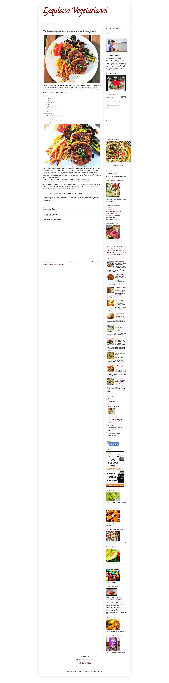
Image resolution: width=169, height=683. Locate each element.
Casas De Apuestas (84, 662)
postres (108, 252)
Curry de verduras (119, 313)
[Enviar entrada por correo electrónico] (58, 208)
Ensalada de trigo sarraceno (119, 366)
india (124, 248)
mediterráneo (115, 250)
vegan (53, 209)
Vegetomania (111, 404)
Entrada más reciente (48, 262)
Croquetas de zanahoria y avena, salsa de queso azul (120, 340)
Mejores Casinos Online (113, 215)
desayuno (116, 248)
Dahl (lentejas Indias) (120, 274)
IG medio (49, 209)
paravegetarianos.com (114, 433)
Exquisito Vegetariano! (75, 11)
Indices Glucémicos (113, 417)
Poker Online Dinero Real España (84, 659)
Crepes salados (119, 300)
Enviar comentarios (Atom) (57, 264)
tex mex (113, 254)
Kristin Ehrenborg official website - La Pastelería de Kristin (115, 421)
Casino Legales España (113, 219)
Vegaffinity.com (112, 398)
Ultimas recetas (45, 23)
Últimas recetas (112, 435)
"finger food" (110, 246)
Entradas (110, 104)
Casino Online (111, 217)
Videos (54, 23)
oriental (124, 250)
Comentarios (111, 107)
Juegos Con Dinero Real (84, 663)
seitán (112, 252)
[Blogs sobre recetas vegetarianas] (113, 445)
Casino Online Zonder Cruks (114, 211)
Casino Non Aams (112, 213)
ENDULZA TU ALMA (113, 406)
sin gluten (119, 252)
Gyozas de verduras (120, 326)
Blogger (100, 671)
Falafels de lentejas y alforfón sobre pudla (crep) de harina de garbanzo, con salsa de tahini (120, 381)
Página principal (73, 262)
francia (121, 248)
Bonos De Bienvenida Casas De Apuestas (84, 661)
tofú (116, 254)
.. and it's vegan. (112, 401)
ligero (108, 250)
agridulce (119, 246)
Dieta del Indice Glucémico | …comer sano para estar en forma (116, 429)
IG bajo (109, 207)
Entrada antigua (96, 262)
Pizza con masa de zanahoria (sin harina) (120, 262)
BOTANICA (111, 425)
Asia (124, 246)
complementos (110, 248)
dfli (86, 671)
